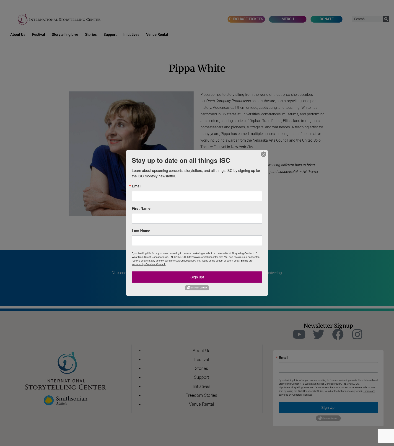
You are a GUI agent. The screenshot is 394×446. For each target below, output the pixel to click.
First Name (141, 208)
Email (136, 186)
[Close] (263, 154)
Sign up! (197, 277)
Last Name (141, 231)
